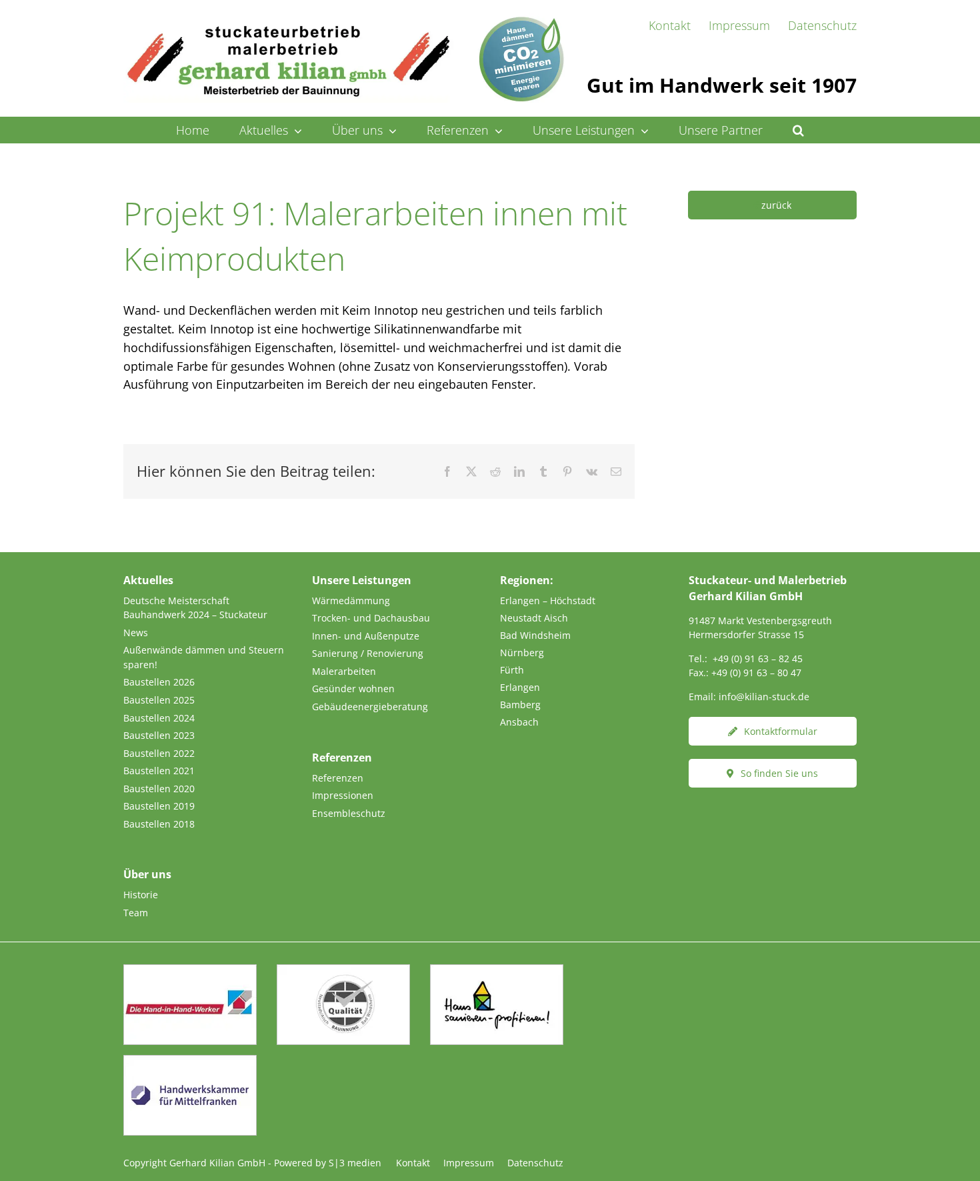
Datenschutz (535, 1162)
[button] (798, 130)
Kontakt (413, 1162)
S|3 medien (355, 1162)
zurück (776, 205)
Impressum (468, 1162)
